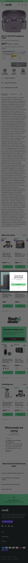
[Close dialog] (26, 272)
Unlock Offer (18, 284)
